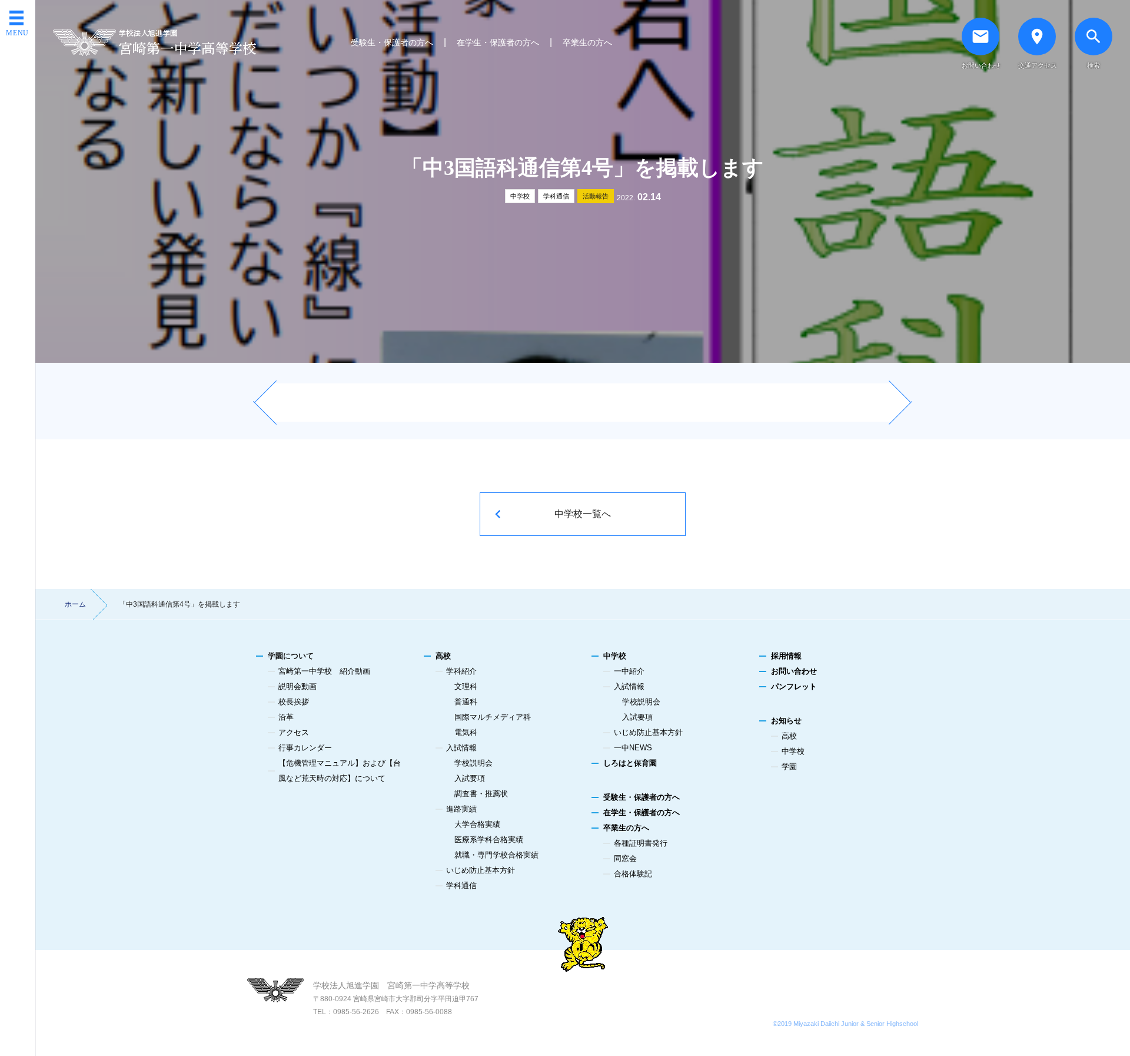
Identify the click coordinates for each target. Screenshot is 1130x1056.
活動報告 (596, 196)
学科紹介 (461, 671)
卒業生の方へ (587, 42)
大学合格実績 (477, 824)
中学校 (520, 196)
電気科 (465, 732)
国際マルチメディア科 (492, 717)
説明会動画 (297, 686)
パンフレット (794, 686)
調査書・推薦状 (481, 793)
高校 (443, 655)
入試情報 (461, 747)
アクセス (293, 732)
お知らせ (786, 720)
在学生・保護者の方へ (498, 42)
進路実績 (461, 809)
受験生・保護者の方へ (392, 42)
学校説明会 (473, 763)
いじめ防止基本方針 (480, 870)
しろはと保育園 (630, 763)
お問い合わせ (794, 671)
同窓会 (625, 858)
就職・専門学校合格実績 (496, 854)
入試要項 (469, 778)
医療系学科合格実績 (488, 839)
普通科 (465, 701)
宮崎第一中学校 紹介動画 (324, 671)
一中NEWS (633, 747)
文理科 (465, 686)
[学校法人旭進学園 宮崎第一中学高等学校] (155, 42)
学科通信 (556, 196)
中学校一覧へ (582, 514)
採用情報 (786, 655)
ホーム (75, 604)
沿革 (286, 717)
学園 (789, 766)
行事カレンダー (305, 747)
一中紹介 (629, 671)
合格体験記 (633, 873)
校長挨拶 (293, 701)
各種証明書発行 (640, 843)
